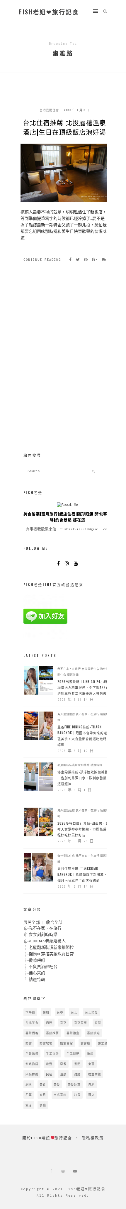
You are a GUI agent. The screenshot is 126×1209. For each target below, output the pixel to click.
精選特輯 (73, 674)
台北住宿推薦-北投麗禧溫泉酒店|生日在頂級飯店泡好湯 (64, 126)
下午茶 (30, 1012)
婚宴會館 (66, 1043)
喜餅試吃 (93, 1033)
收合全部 (54, 922)
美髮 (57, 1084)
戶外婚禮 (31, 1053)
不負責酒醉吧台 (43, 966)
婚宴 (28, 1043)
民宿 (49, 1074)
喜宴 (63, 1022)
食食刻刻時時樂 (43, 934)
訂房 (77, 1094)
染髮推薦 (31, 1074)
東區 (91, 1064)
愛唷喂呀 (37, 960)
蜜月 (43, 1094)
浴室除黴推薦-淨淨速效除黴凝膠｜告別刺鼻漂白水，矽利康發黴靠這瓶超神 (83, 778)
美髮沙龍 (74, 1084)
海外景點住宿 (66, 714)
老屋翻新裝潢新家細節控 (73, 765)
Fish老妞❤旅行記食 (49, 11)
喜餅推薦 (52, 1033)
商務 (49, 1022)
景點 (77, 1064)
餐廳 (43, 1105)
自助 (91, 1084)
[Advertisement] (67, 398)
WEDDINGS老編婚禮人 (47, 941)
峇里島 (103, 1043)
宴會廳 (85, 1043)
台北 (74, 1012)
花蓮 (28, 1094)
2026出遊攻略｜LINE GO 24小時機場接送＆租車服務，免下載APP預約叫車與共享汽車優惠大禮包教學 (84, 687)
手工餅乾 (73, 1053)
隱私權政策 (93, 1138)
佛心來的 (37, 973)
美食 (43, 1084)
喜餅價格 (31, 1033)
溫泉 (63, 1074)
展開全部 (31, 922)
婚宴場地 (46, 1043)
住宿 (46, 1012)
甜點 (77, 1074)
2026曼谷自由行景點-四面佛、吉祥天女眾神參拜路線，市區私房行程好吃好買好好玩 (83, 829)
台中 (60, 1012)
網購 (28, 1084)
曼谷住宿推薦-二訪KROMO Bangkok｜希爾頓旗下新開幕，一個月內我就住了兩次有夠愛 (84, 874)
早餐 (63, 1064)
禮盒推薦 (94, 1074)
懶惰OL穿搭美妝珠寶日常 (51, 954)
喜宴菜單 (80, 1022)
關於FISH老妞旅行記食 (47, 1138)
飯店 (28, 1105)
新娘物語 (31, 1064)
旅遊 (49, 1064)
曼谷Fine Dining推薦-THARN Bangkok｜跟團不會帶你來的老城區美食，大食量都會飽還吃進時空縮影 (84, 736)
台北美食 (31, 1022)
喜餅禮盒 (73, 1033)
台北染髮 (91, 1012)
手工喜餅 (52, 1053)
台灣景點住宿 (49, 110)
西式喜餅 (60, 1094)
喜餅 (98, 1022)
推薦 (90, 1053)
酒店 (91, 1094)
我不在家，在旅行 (69, 669)
